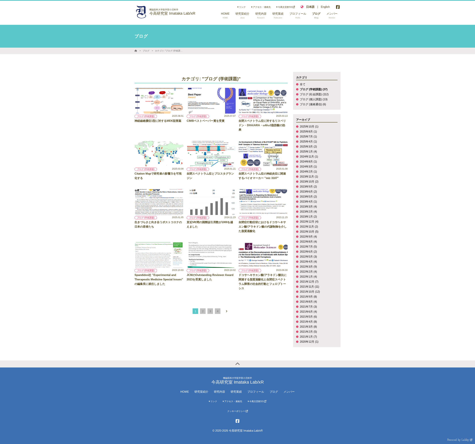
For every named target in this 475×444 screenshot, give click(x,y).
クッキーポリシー (236, 411)
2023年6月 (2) (308, 191)
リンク (242, 7)
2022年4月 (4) (308, 261)
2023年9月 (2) (308, 186)
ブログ (146, 50)
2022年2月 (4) (308, 271)
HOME (184, 391)
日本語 (310, 6)
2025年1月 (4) (308, 151)
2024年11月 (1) (309, 156)
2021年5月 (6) (308, 316)
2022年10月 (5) (309, 231)
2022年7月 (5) (308, 246)
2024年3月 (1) (308, 166)
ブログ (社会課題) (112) (314, 94)
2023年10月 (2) (309, 181)
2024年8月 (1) (308, 161)
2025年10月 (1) (309, 126)
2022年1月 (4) (308, 276)
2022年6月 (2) (308, 251)
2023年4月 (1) (308, 201)
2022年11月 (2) (309, 226)
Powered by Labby (458, 440)
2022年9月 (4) (308, 236)
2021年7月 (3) (308, 306)
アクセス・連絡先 (261, 7)
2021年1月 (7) (308, 336)
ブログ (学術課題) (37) (313, 89)
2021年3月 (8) (308, 326)
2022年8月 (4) (308, 241)
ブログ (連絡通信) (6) (313, 104)
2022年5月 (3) (308, 256)
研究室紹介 (201, 391)
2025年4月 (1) (308, 141)
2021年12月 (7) (309, 281)
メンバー (289, 391)
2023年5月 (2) (308, 196)
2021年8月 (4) (308, 301)
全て (302, 84)
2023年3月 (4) (308, 206)
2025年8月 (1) (308, 131)
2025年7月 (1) (308, 136)
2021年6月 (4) (308, 311)
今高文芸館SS (285, 7)
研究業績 (236, 391)
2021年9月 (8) (308, 296)
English (325, 6)
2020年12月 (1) (309, 341)
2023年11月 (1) (309, 176)
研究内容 (219, 391)
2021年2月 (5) (308, 331)
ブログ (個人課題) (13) (313, 99)
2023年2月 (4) (308, 211)
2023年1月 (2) (308, 216)
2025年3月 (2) (308, 146)
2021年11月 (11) (309, 286)
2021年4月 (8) (308, 321)
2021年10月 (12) (310, 291)
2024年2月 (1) (308, 171)
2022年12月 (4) (309, 221)
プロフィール (255, 391)
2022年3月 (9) (308, 266)
